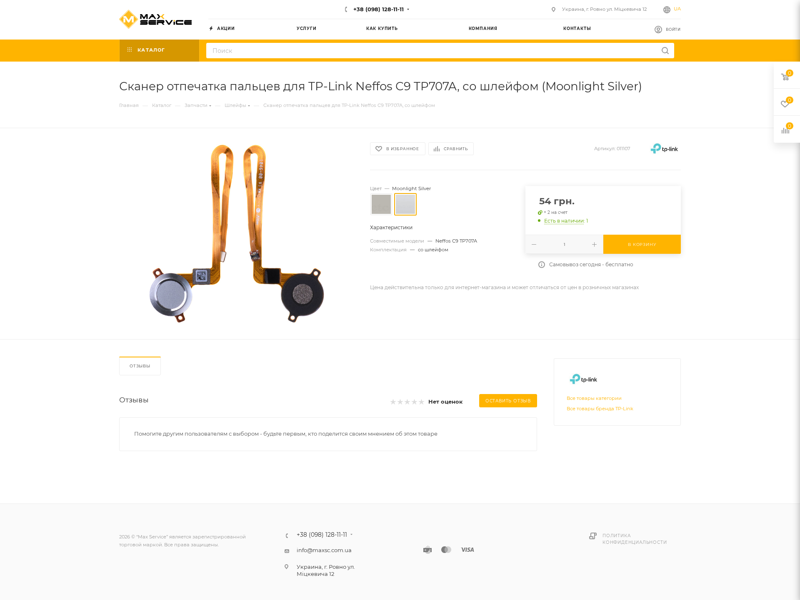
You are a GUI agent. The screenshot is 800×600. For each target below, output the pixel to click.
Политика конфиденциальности (634, 539)
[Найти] (665, 50)
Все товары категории (594, 398)
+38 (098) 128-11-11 (378, 9)
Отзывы (140, 366)
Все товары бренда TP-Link (600, 409)
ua (677, 9)
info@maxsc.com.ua (324, 550)
